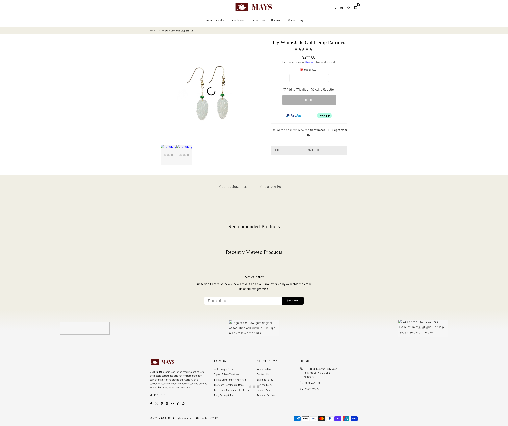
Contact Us (263, 374)
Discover (276, 20)
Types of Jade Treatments (228, 374)
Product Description (234, 186)
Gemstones (258, 20)
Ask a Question (324, 89)
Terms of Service (266, 395)
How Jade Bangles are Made (229, 385)
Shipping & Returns (274, 186)
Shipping (309, 61)
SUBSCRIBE (293, 300)
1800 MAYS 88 (312, 383)
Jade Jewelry (238, 20)
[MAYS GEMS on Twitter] (156, 403)
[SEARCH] (334, 7)
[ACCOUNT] (341, 7)
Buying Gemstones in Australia (230, 379)
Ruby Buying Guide (223, 395)
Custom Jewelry (214, 20)
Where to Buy (295, 20)
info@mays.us (311, 388)
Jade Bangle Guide (224, 369)
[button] (304, 49)
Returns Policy (264, 385)
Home (152, 30)
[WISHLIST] (348, 7)
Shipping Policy (265, 379)
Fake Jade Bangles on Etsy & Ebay (232, 390)
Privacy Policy (264, 390)
